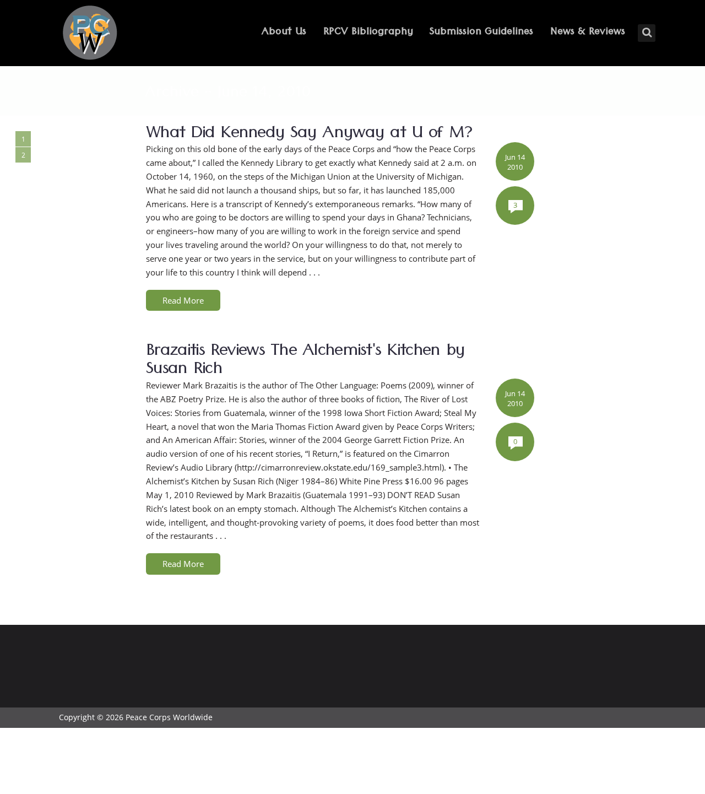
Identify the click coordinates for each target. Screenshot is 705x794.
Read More (183, 300)
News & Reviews (587, 33)
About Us (284, 33)
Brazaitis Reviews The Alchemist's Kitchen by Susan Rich (305, 362)
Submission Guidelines (481, 33)
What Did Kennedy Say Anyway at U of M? (309, 135)
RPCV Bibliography (368, 33)
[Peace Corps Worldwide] (90, 33)
